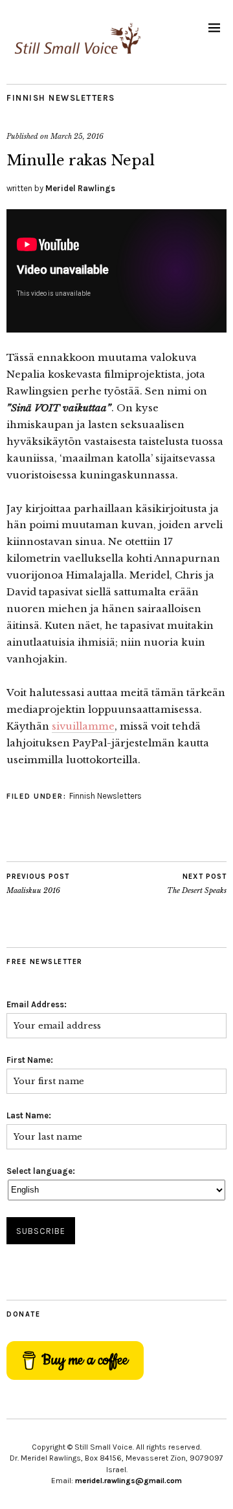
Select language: (40, 1171)
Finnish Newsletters (60, 98)
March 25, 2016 (77, 136)
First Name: (29, 1060)
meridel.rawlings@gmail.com (128, 1480)
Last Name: (28, 1115)
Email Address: (36, 1004)
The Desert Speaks (197, 883)
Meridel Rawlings (80, 188)
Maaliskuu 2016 (37, 883)
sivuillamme (83, 726)
